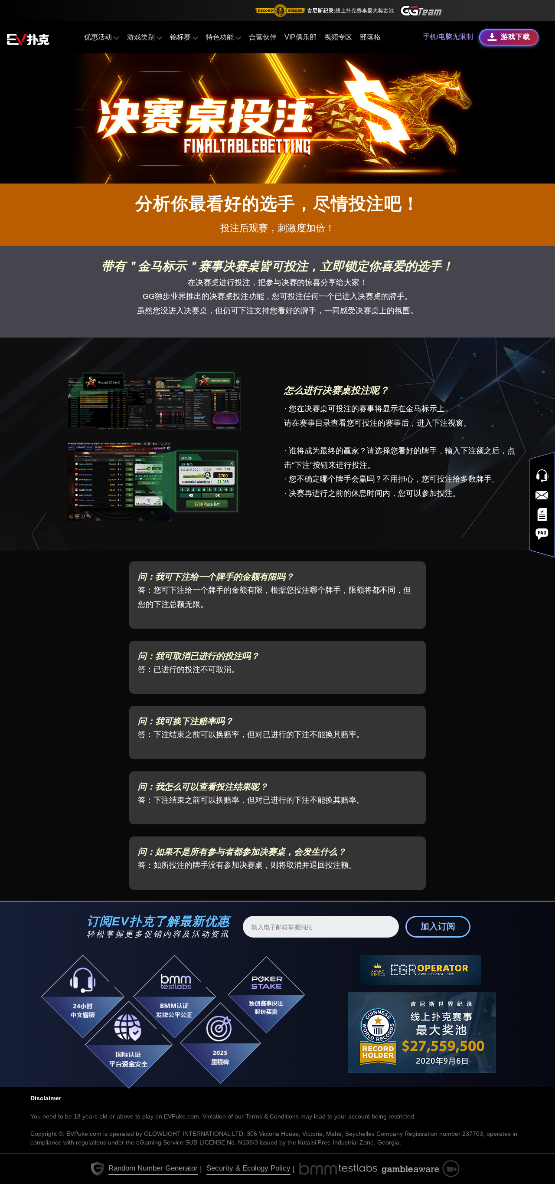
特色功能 (220, 37)
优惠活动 (99, 37)
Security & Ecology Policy (248, 1168)
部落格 (370, 37)
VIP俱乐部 (300, 37)
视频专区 (338, 37)
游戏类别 (142, 37)
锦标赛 (181, 37)
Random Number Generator (153, 1168)
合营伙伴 (263, 37)
